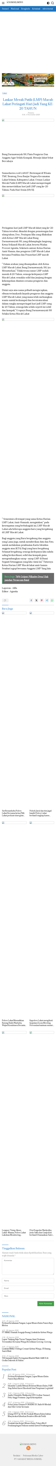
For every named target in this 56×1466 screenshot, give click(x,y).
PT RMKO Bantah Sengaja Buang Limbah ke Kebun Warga (27, 1332)
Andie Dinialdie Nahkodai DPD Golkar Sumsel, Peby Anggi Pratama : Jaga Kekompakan (29, 1396)
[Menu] (3, 3)
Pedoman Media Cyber (33, 1455)
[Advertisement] (28, 40)
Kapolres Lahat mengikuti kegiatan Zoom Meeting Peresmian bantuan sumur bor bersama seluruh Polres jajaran (41, 1023)
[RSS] (28, 1448)
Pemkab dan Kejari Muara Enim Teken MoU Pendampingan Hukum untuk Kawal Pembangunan (30, 1424)
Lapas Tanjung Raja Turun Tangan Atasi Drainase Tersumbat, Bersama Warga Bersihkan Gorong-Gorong (26, 1340)
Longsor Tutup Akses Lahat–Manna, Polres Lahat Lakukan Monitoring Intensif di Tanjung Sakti (14, 1232)
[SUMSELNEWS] (14, 3)
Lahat (5, 93)
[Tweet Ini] (36, 600)
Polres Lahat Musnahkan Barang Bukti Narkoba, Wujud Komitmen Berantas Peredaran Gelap (14, 1023)
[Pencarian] (52, 3)
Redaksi (16, 1455)
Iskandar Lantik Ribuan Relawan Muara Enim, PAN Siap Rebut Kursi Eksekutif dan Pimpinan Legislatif (30, 1387)
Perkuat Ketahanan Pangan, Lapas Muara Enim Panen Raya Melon (27, 1324)
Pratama (31, 113)
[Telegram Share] (47, 600)
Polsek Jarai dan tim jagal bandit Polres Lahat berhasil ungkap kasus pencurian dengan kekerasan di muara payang (42, 813)
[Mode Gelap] (48, 3)
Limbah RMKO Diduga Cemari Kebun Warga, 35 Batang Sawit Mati (26, 1350)
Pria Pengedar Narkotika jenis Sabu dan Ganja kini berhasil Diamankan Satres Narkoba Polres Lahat (42, 1232)
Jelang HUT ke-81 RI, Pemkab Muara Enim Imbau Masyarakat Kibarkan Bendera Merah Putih (29, 1415)
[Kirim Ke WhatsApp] (52, 600)
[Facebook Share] (31, 600)
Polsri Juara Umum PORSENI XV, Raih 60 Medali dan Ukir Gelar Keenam (29, 1405)
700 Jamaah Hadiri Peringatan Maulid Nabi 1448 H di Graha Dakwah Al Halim (25, 1359)
